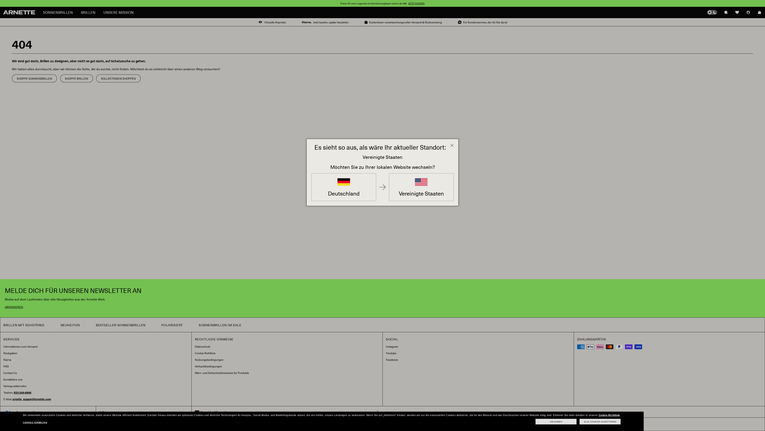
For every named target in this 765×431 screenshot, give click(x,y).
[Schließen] (452, 145)
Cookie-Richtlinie (609, 415)
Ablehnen (556, 422)
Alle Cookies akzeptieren (600, 422)
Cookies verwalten (35, 422)
